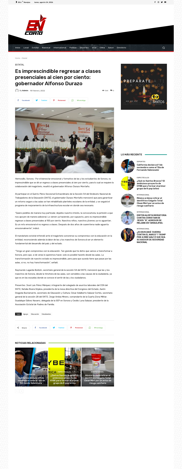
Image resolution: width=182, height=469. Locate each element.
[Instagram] (158, 2)
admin (25, 90)
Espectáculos (64, 372)
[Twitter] (162, 2)
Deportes (31, 374)
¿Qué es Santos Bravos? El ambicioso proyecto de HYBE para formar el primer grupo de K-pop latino (64, 379)
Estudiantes (46, 314)
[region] (144, 105)
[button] (163, 47)
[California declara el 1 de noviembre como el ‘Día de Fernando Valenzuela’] (31, 367)
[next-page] (21, 391)
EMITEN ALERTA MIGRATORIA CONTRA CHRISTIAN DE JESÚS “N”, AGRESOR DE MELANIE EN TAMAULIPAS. (151, 219)
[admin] (17, 90)
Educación (35, 314)
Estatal (24, 58)
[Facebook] (155, 2)
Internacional (97, 372)
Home (17, 58)
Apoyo (25, 314)
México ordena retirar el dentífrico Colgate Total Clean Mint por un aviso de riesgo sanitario (97, 379)
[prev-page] (17, 391)
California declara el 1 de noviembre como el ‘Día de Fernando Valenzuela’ (31, 380)
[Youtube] (165, 2)
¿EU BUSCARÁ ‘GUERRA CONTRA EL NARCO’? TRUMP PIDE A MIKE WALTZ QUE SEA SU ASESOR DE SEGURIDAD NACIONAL (151, 237)
